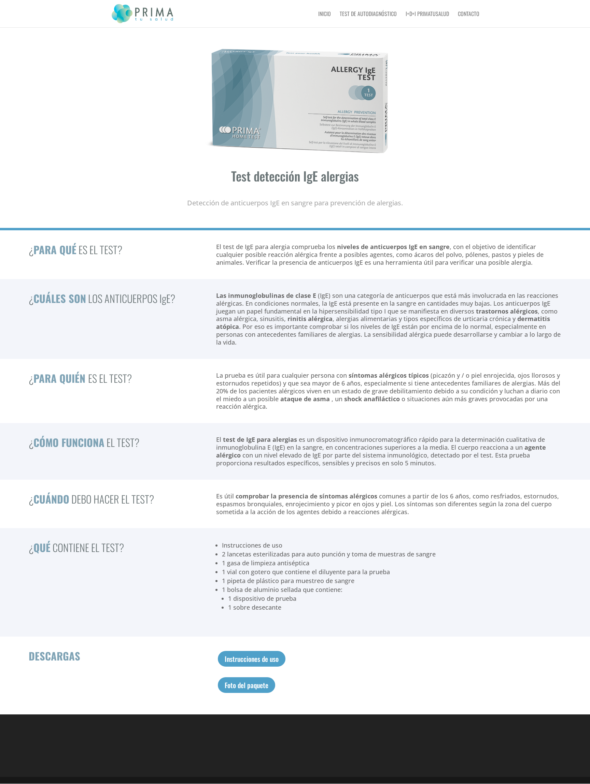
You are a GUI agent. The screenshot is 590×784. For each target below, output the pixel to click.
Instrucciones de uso (252, 659)
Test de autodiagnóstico (368, 14)
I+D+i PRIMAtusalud (427, 14)
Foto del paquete (246, 685)
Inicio (324, 14)
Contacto (468, 14)
